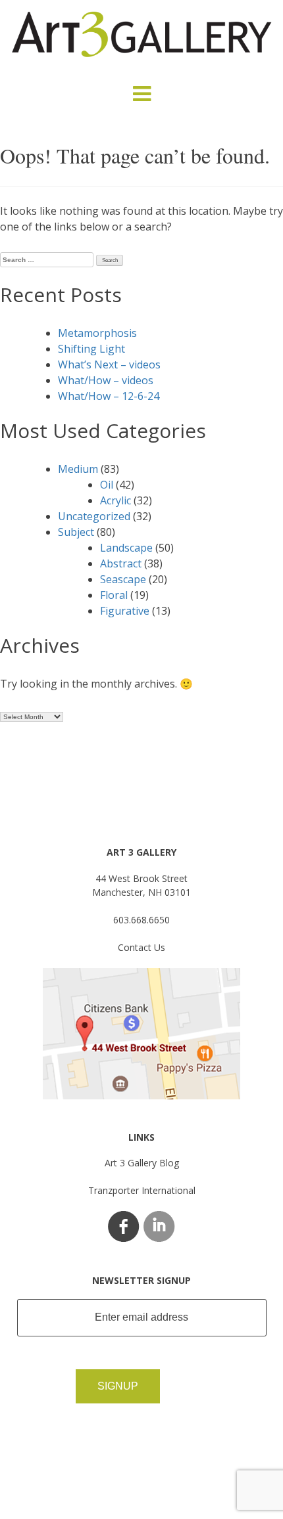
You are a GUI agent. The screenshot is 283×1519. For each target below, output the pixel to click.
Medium (78, 469)
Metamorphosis (97, 333)
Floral (114, 595)
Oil (106, 484)
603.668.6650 (141, 920)
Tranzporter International (141, 1190)
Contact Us (141, 947)
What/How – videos (105, 380)
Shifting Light (91, 348)
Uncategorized (94, 516)
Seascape (123, 579)
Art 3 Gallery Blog (142, 1162)
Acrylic (115, 500)
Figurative (124, 611)
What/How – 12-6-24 (108, 396)
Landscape (126, 547)
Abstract (121, 563)
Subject (76, 532)
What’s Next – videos (109, 364)
